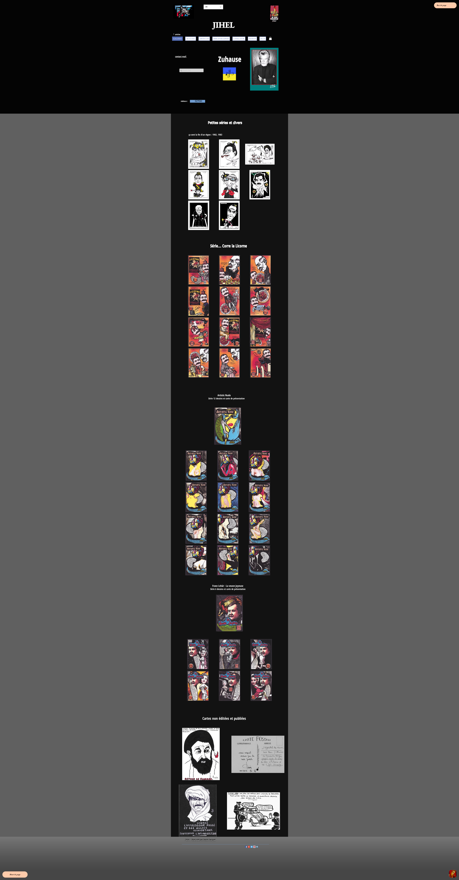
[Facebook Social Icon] (246, 847)
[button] (270, 38)
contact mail (181, 56)
